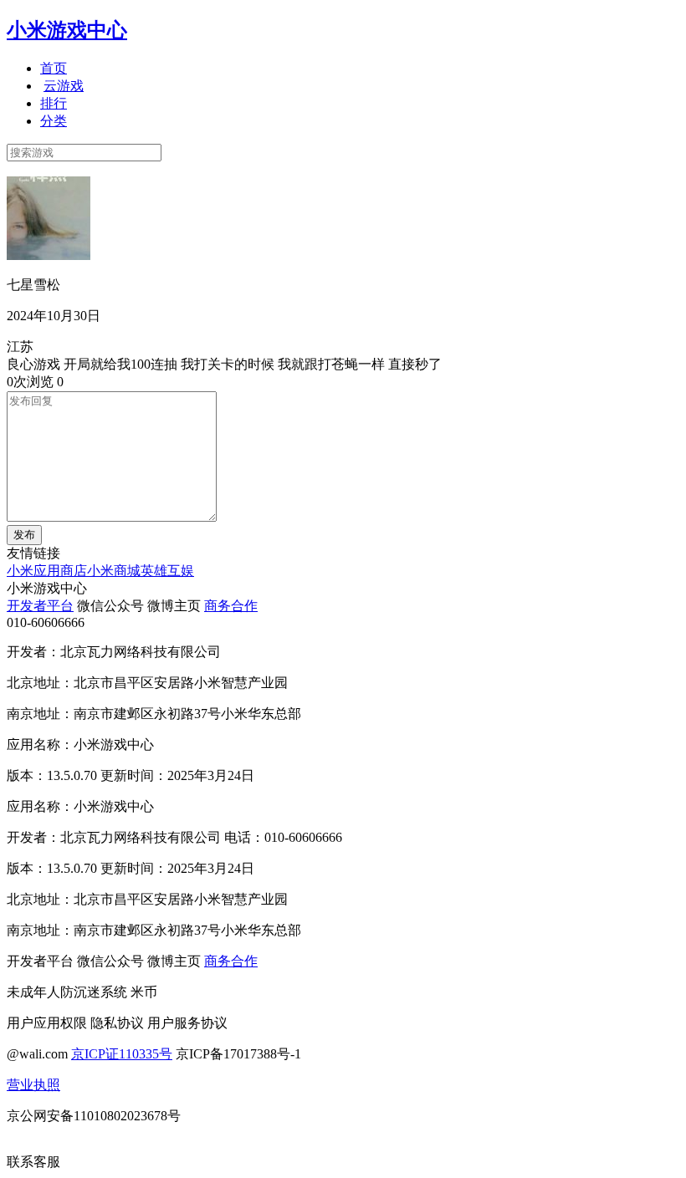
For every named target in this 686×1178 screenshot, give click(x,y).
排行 (53, 103)
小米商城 (114, 571)
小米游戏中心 (67, 30)
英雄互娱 (167, 571)
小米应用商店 (47, 571)
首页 (53, 68)
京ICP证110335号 (121, 1054)
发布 (24, 534)
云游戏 (64, 86)
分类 (53, 121)
